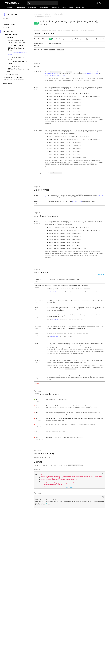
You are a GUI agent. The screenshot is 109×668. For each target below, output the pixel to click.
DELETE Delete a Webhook (16, 45)
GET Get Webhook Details (16, 40)
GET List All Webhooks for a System (16, 58)
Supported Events (77, 201)
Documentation (38, 14)
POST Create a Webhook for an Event (17, 54)
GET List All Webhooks (15, 66)
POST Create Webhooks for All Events (17, 63)
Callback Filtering (55, 336)
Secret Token (55, 320)
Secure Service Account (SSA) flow (55, 75)
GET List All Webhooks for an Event (17, 49)
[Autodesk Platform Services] (12, 3)
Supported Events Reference (14, 80)
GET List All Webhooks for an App (18, 69)
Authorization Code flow (91, 73)
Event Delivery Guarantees (57, 292)
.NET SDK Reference (11, 75)
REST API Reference (11, 35)
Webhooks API (48, 14)
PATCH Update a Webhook (16, 43)
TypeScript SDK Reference (13, 77)
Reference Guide (58, 14)
